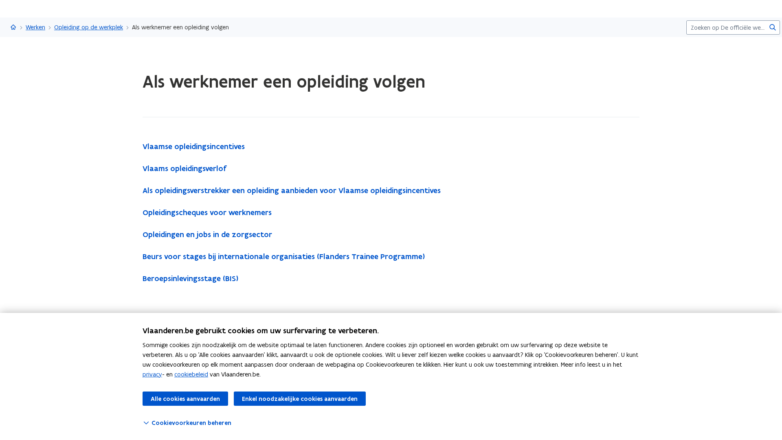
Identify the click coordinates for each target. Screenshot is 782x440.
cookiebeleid (191, 374)
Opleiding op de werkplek (88, 27)
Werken (35, 27)
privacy (152, 374)
